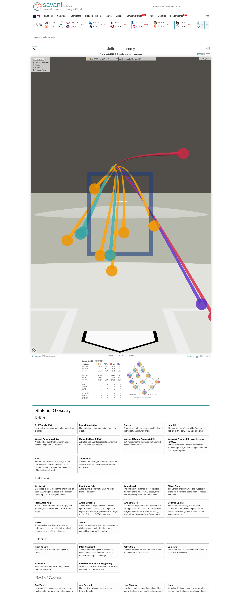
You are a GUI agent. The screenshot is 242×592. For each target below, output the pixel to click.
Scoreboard (76, 16)
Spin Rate (172, 546)
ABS (151, 16)
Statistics (162, 16)
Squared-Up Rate (176, 502)
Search (108, 16)
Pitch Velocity (41, 546)
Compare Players (134, 16)
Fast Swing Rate (87, 485)
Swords (83, 522)
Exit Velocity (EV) (43, 425)
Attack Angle (174, 485)
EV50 (37, 458)
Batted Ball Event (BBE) (90, 438)
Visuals (119, 16)
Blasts (38, 522)
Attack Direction (87, 502)
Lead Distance (130, 585)
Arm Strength (85, 585)
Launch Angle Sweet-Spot (47, 438)
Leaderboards (178, 16)
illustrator (48, 16)
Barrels (127, 425)
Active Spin (129, 546)
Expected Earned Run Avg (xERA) (95, 563)
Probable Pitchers (93, 16)
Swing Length (130, 485)
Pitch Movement (87, 546)
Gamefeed (62, 16)
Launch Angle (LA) (88, 425)
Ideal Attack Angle (44, 502)
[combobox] (180, 6)
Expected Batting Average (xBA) (139, 438)
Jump (170, 585)
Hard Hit (172, 425)
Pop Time (39, 585)
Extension (40, 563)
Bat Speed (40, 485)
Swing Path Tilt (131, 502)
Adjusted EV (85, 458)
